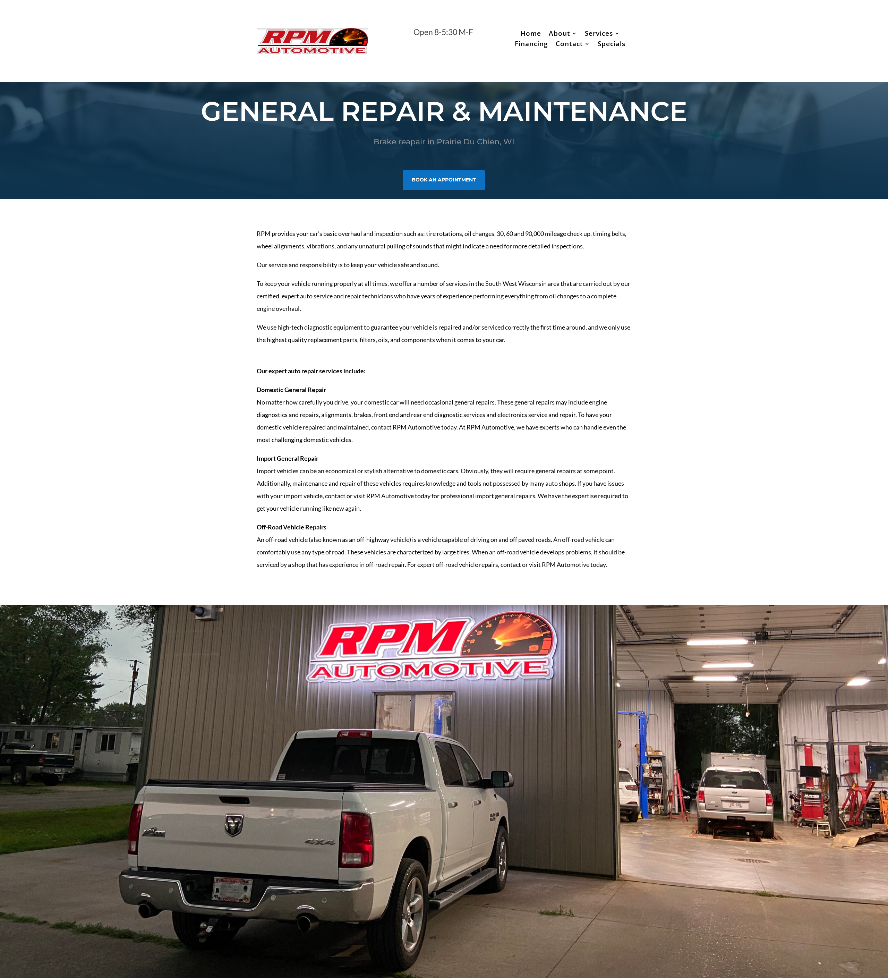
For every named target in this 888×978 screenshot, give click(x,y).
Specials (611, 44)
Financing (531, 44)
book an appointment (444, 180)
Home (531, 34)
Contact (569, 44)
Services (599, 34)
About (559, 34)
